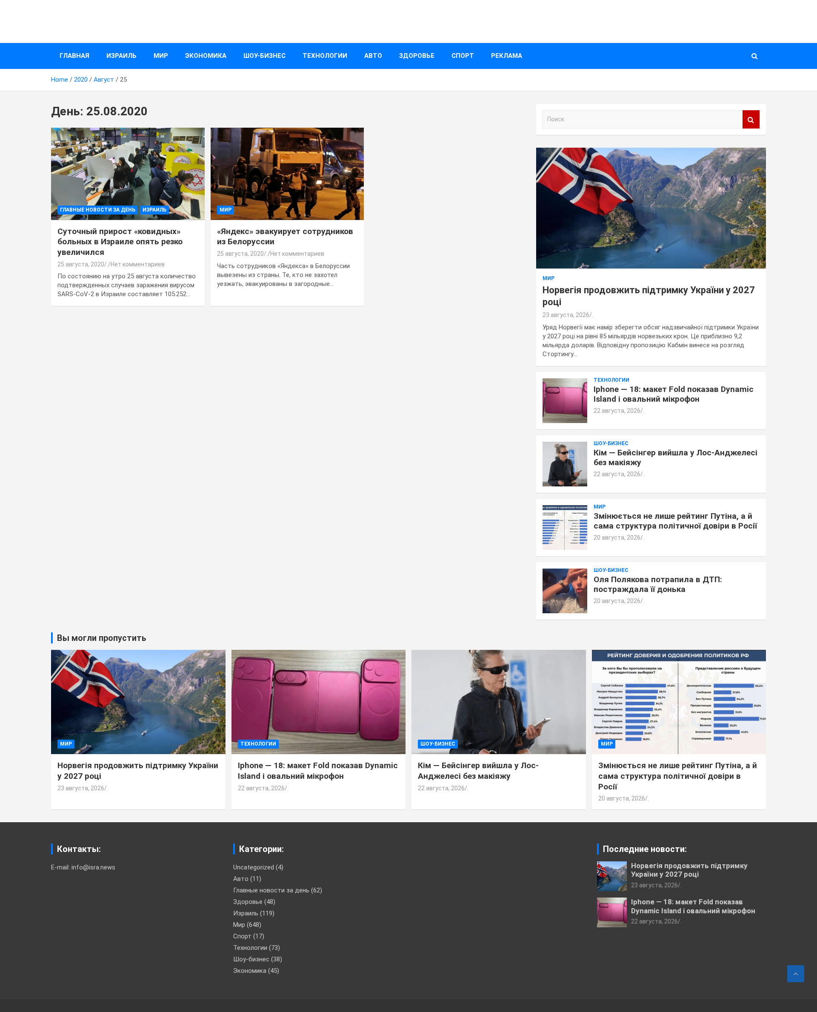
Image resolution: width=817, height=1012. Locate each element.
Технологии (325, 56)
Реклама (506, 56)
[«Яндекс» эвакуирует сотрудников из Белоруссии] (287, 174)
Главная (74, 56)
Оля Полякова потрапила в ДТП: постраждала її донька (658, 584)
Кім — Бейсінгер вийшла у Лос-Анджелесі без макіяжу (675, 457)
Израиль (121, 56)
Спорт (462, 56)
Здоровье (416, 56)
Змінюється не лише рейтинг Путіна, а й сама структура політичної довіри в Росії (675, 521)
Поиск (751, 119)
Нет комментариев (138, 264)
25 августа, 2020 (80, 264)
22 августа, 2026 (617, 410)
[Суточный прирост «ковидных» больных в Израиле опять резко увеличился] (128, 174)
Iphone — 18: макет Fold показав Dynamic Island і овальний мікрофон (674, 394)
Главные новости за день (97, 210)
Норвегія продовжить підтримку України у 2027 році (689, 869)
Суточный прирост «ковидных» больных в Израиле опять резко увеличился (120, 241)
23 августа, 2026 (566, 315)
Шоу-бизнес (264, 56)
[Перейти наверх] (795, 973)
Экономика (205, 56)
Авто (373, 56)
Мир (161, 56)
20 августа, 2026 (617, 537)
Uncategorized (253, 867)
